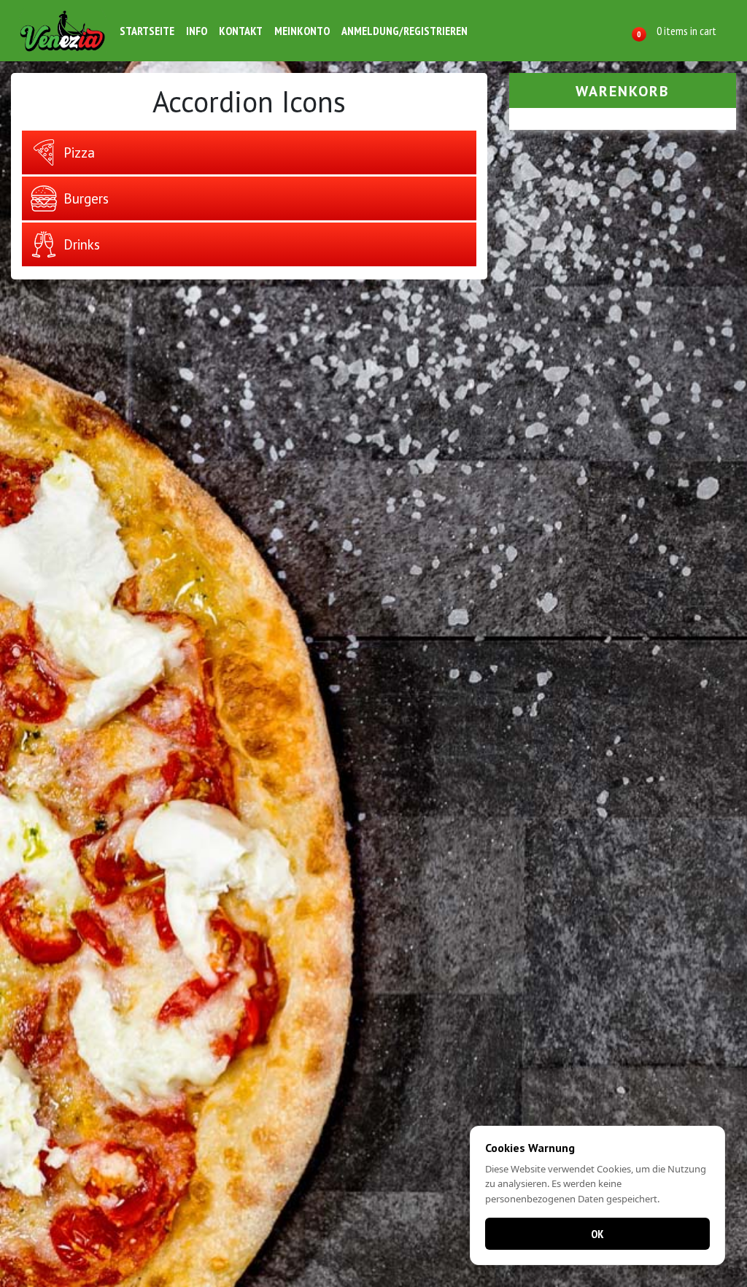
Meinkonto (302, 30)
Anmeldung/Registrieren (404, 30)
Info (196, 30)
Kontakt (241, 30)
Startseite (147, 30)
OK (597, 1233)
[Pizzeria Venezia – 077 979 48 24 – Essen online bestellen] (63, 30)
